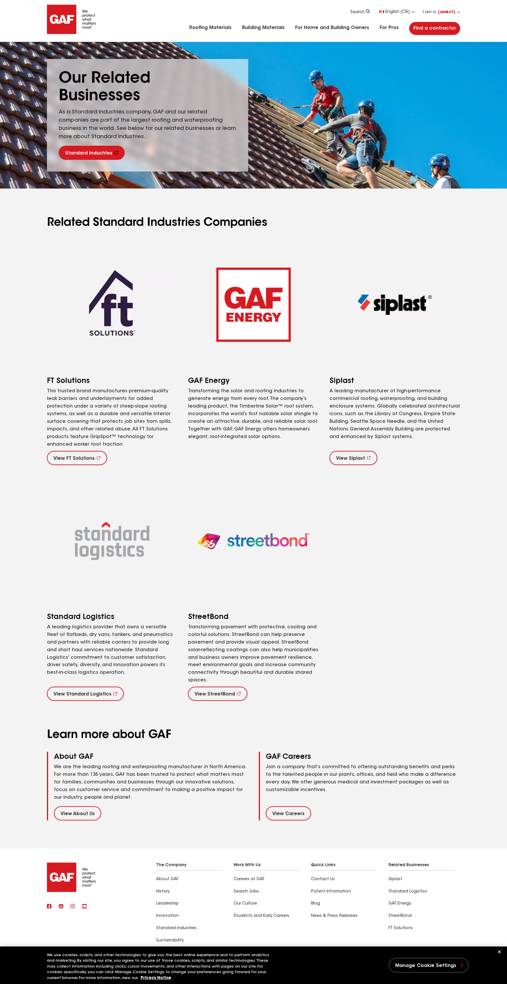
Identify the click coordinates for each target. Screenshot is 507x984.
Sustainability (170, 941)
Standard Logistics (407, 892)
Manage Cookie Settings (426, 965)
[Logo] (71, 32)
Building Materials (263, 28)
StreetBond (400, 916)
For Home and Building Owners (332, 28)
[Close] (499, 951)
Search (357, 12)
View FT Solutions (74, 458)
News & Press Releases (334, 916)
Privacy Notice (156, 978)
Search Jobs (246, 892)
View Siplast (350, 458)
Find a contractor (434, 28)
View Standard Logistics (82, 694)
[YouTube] (84, 907)
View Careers (288, 814)
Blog (315, 904)
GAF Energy (399, 904)
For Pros (389, 28)
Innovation (167, 916)
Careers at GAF (249, 879)
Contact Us (323, 879)
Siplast (395, 879)
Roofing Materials (210, 28)
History (163, 892)
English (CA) (397, 12)
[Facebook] (49, 907)
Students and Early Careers (261, 916)
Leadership (167, 904)
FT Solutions (400, 928)
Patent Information (331, 892)
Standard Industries (88, 153)
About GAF (167, 879)
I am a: (439, 12)
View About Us (77, 814)
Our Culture (245, 904)
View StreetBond (215, 694)
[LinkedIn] (61, 907)
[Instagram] (72, 907)
